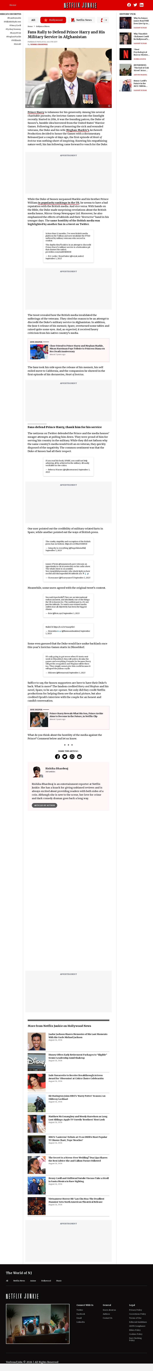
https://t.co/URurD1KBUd (76, 544)
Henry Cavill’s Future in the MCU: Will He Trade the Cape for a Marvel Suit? (141, 84)
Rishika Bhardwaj (39, 44)
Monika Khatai (140, 59)
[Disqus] (68, 856)
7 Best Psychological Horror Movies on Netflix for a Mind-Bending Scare (141, 52)
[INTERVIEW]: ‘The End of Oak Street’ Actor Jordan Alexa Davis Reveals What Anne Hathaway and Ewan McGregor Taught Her (141, 68)
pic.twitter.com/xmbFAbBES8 (58, 252)
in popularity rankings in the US (58, 202)
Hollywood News (43, 26)
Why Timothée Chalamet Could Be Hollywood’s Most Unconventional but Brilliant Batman (141, 37)
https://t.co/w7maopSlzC (64, 627)
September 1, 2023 (54, 258)
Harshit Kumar (140, 28)
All (33, 19)
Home (13, 5)
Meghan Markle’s (77, 130)
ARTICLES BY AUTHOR (44, 805)
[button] (110, 106)
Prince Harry (36, 112)
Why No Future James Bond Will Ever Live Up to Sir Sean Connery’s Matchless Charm (141, 21)
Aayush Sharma (140, 75)
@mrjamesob (65, 564)
